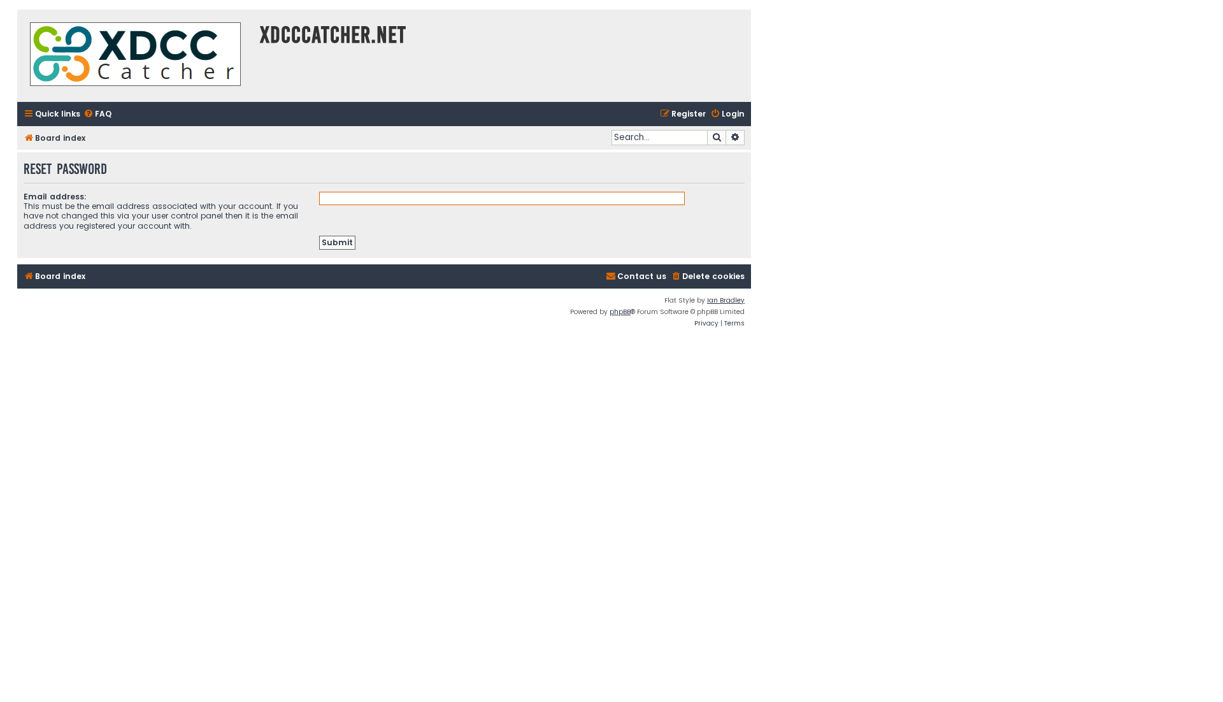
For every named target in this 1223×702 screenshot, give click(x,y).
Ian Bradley (726, 300)
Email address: (55, 196)
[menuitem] (97, 114)
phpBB (620, 312)
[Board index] (135, 56)
